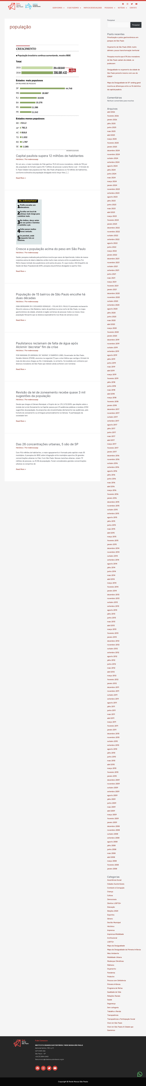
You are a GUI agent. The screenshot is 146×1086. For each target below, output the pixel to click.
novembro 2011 (113, 691)
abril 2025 (111, 135)
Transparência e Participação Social (121, 1019)
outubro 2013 (112, 602)
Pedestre (110, 977)
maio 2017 (111, 436)
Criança (110, 892)
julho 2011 (111, 707)
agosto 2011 (112, 703)
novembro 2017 (113, 413)
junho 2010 (111, 757)
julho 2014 (111, 568)
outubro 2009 (112, 788)
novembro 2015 (113, 506)
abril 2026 (111, 112)
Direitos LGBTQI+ (114, 903)
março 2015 (111, 537)
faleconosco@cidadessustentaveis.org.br (49, 1059)
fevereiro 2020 (113, 332)
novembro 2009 (113, 784)
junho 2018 (111, 386)
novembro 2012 (113, 645)
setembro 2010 (113, 745)
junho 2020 (111, 317)
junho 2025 (111, 127)
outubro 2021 (112, 266)
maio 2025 (111, 131)
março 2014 (111, 583)
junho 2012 (111, 664)
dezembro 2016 (113, 456)
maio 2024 (111, 178)
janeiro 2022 (112, 255)
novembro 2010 (113, 737)
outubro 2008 (112, 834)
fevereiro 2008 (113, 865)
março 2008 (112, 861)
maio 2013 (111, 622)
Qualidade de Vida (114, 992)
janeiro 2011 (111, 730)
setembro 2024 (113, 162)
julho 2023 (111, 201)
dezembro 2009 (113, 780)
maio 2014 (111, 575)
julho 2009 (111, 799)
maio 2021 (111, 278)
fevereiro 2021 (112, 286)
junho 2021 (111, 274)
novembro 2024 (113, 154)
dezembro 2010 (113, 734)
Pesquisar (111, 20)
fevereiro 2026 (113, 116)
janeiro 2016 (112, 498)
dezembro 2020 (113, 293)
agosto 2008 (112, 842)
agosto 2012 (112, 656)
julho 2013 (111, 614)
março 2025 (112, 139)
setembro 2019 (113, 351)
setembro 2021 (113, 270)
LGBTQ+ (110, 942)
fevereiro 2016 (112, 494)
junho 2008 (111, 849)
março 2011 (111, 722)
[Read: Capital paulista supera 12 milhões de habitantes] (47, 98)
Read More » (21, 178)
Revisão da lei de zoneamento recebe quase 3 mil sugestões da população (50, 394)
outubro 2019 (112, 348)
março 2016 (111, 490)
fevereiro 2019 (112, 378)
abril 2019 (111, 371)
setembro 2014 (113, 560)
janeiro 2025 (112, 147)
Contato (133, 8)
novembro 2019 (113, 344)
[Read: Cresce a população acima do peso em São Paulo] (29, 222)
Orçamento (111, 969)
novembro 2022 (113, 232)
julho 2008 (111, 846)
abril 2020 (111, 324)
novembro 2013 (113, 598)
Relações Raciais (113, 996)
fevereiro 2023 (113, 220)
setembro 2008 (113, 838)
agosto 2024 (112, 166)
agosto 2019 (112, 355)
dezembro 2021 (113, 259)
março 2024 (112, 181)
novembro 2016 (113, 459)
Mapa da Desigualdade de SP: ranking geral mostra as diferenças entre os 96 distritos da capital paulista (124, 86)
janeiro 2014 (112, 591)
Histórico (19, 159)
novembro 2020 (113, 297)
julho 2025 (111, 124)
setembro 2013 (113, 606)
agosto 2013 (112, 610)
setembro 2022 (113, 239)
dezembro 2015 (113, 502)
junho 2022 (111, 247)
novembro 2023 (113, 189)
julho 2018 (111, 382)
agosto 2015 (112, 517)
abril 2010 (111, 765)
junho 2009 (111, 803)
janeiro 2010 (112, 776)
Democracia (111, 899)
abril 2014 (111, 579)
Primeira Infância (113, 984)
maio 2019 (111, 367)
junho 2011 (111, 710)
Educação (111, 907)
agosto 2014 (112, 564)
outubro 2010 (112, 741)
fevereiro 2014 (112, 587)
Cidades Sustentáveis (115, 884)
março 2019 (111, 375)
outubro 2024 (112, 158)
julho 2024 (111, 170)
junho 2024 (111, 174)
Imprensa (111, 930)
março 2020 (112, 328)
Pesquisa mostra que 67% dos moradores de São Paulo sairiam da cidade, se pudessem (123, 60)
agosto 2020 (112, 309)
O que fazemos (73, 8)
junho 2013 (111, 618)
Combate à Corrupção (115, 888)
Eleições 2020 (112, 911)
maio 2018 (111, 390)
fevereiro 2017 (112, 448)
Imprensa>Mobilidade (115, 934)
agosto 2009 (112, 795)
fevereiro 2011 (112, 726)
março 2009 (112, 815)
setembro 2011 (113, 699)
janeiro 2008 (112, 869)
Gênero (110, 919)
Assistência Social (114, 880)
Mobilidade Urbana (114, 957)
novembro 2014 (113, 552)
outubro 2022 (112, 236)
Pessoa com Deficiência (116, 980)
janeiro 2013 (112, 637)
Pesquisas (109, 8)
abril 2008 (111, 857)
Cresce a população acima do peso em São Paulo (51, 249)
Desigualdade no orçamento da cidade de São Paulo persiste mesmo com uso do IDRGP (123, 73)
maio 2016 (111, 483)
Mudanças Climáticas (115, 961)
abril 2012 (111, 672)
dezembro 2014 (113, 548)
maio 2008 (111, 853)
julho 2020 (111, 313)
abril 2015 (111, 533)
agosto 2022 (112, 243)
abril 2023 (111, 212)
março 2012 (111, 676)
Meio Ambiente (113, 953)
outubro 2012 (112, 649)
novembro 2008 (113, 830)
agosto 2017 (112, 425)
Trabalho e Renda (114, 1011)
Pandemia (111, 973)
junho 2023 (111, 205)
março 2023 (112, 216)
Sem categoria (113, 1007)
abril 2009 (111, 811)
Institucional (112, 938)
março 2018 (111, 398)
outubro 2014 (112, 556)
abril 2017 (111, 440)
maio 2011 (111, 714)
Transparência (112, 1015)
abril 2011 (110, 718)
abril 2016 (111, 487)
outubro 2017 (112, 417)
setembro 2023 (113, 193)
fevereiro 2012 (112, 680)
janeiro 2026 (112, 120)
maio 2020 (111, 320)
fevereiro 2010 (112, 772)
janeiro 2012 (112, 683)
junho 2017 (111, 432)
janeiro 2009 (112, 822)
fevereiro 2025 (113, 143)
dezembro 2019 (113, 340)
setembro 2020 (113, 305)
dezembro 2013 (113, 595)
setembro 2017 (113, 421)
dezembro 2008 (113, 826)
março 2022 (112, 251)
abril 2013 (111, 626)
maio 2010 (111, 761)
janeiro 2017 (112, 452)
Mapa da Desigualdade (93, 8)
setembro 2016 (113, 467)
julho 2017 (111, 429)
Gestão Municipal (114, 922)
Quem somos (57, 8)
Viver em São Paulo (114, 1023)
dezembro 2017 (113, 409)
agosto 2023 (112, 197)
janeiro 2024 (112, 185)
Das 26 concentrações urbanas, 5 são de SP (47, 444)
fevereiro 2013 (112, 633)
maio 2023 (111, 209)
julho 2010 (111, 753)
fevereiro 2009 (113, 819)
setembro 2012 (113, 653)
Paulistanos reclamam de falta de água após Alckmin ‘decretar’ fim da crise (47, 345)
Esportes (110, 915)
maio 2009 (111, 807)
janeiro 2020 (112, 336)
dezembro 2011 (113, 687)
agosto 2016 (112, 471)
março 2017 (111, 444)
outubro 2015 (112, 510)
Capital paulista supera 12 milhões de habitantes (49, 156)
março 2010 (111, 768)
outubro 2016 (112, 463)
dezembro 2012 (113, 641)
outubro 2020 (112, 301)
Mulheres (110, 965)
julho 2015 (111, 521)
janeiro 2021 (112, 290)
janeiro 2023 (112, 224)
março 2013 (111, 629)
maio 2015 (111, 529)
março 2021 (111, 282)
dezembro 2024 (113, 151)
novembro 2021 (113, 263)
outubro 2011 (112, 695)
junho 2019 (111, 363)
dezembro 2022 (113, 228)
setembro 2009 (113, 792)
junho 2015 (111, 525)
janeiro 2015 (112, 544)
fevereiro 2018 (112, 402)
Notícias (121, 8)
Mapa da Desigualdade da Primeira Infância (124, 950)
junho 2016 (111, 479)
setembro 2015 (113, 514)
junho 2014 (111, 571)
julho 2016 (111, 475)
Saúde (109, 1000)
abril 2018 (111, 394)
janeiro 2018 (112, 405)
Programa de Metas (115, 988)
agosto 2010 (112, 749)
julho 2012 (111, 660)
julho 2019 (111, 359)
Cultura (110, 895)
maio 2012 (111, 668)
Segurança (111, 1004)
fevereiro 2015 (112, 541)
